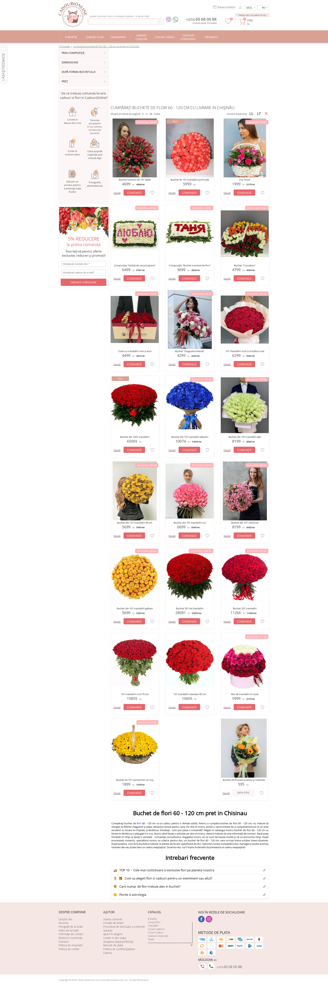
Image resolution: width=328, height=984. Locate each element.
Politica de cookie (69, 949)
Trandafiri (153, 925)
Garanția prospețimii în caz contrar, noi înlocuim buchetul (94, 127)
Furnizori (64, 941)
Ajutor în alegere (113, 934)
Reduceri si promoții (70, 938)
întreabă (212, 23)
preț (65, 81)
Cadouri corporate (158, 936)
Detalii (117, 193)
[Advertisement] (189, 76)
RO (263, 7)
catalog (154, 912)
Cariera (107, 953)
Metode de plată (113, 945)
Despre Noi (65, 919)
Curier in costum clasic (72, 152)
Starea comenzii (112, 919)
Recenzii (63, 923)
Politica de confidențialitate (119, 949)
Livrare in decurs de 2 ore (72, 121)
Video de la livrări (69, 930)
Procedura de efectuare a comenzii (124, 926)
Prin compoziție (73, 53)
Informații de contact (71, 934)
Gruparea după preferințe (118, 941)
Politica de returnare (71, 945)
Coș (250, 20)
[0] (228, 23)
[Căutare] (159, 21)
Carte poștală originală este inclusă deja (94, 154)
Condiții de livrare (113, 923)
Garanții (107, 930)
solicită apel (199, 23)
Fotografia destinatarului (95, 184)
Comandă (134, 193)
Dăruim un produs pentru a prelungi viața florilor (72, 186)
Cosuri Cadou (155, 932)
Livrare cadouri (156, 929)
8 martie (152, 918)
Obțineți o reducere (83, 282)
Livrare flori (154, 922)
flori (139, 823)
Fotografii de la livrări (71, 926)
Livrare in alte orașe (114, 938)
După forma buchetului (78, 72)
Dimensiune (70, 62)
